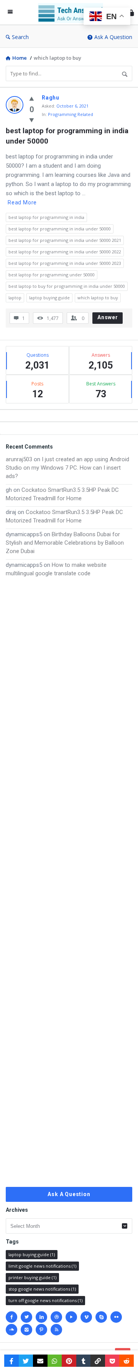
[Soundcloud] (11, 1329)
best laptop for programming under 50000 (51, 274)
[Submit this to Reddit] (126, 1361)
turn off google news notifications (45, 1300)
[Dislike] (31, 120)
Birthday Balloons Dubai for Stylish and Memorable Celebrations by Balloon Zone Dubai (65, 543)
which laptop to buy (97, 297)
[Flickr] (116, 1317)
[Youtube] (71, 1317)
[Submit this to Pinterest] (69, 1361)
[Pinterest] (41, 1329)
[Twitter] (26, 1317)
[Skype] (101, 1317)
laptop (14, 297)
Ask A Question (113, 37)
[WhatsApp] (55, 1361)
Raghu (50, 98)
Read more (22, 202)
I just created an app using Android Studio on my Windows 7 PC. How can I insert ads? (67, 468)
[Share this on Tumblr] (83, 1361)
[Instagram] (26, 1329)
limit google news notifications (42, 1266)
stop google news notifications (42, 1289)
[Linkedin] (41, 1317)
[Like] (31, 98)
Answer (107, 317)
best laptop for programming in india (46, 217)
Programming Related (70, 114)
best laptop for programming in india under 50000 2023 (64, 263)
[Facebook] (11, 1317)
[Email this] (40, 1361)
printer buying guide (32, 1277)
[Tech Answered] (72, 12)
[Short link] (97, 1361)
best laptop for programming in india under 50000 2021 (64, 240)
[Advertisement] (69, 882)
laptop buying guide (49, 297)
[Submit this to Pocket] (112, 1361)
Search (20, 37)
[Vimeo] (86, 1317)
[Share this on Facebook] (11, 1361)
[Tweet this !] (26, 1361)
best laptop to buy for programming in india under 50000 (66, 286)
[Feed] (56, 1329)
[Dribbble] (56, 1317)
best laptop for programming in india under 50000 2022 (64, 252)
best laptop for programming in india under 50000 (68, 135)
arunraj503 (19, 459)
